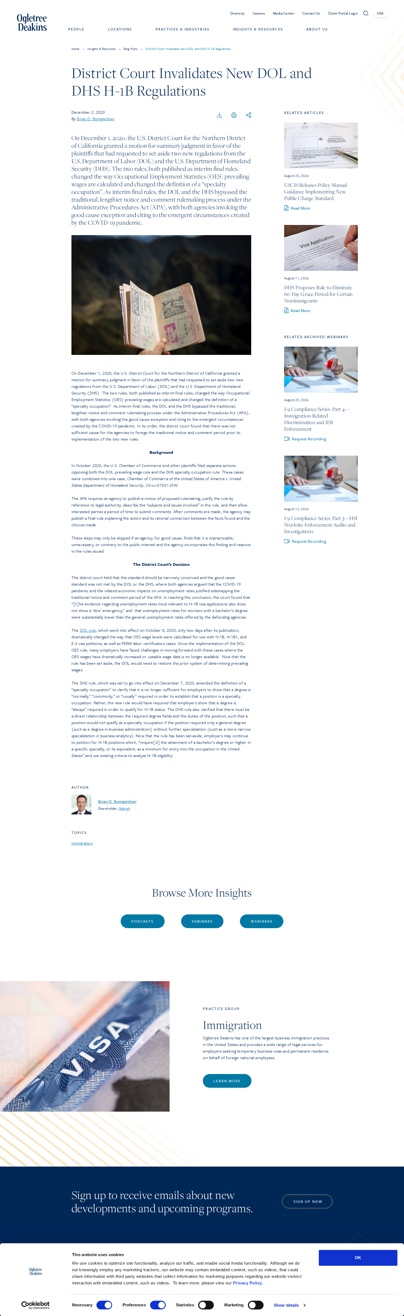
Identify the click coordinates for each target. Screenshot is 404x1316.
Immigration (82, 843)
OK (358, 1257)
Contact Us (311, 13)
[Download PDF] (219, 115)
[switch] (158, 1305)
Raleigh (124, 808)
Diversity (237, 13)
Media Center (284, 13)
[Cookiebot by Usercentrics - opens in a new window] (36, 1305)
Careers (259, 13)
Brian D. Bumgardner (96, 119)
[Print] (233, 115)
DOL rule (88, 630)
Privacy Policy (247, 1283)
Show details (286, 1305)
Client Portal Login (343, 13)
